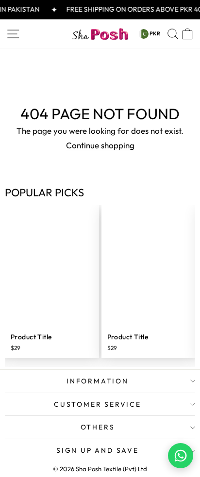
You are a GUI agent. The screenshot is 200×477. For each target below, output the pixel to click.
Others (98, 427)
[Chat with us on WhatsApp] (180, 455)
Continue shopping (100, 145)
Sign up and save (97, 450)
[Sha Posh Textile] (100, 34)
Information (98, 381)
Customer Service (97, 404)
